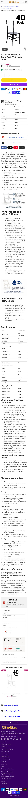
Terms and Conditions (7, 769)
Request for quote (14, 84)
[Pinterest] (8, 739)
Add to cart (14, 80)
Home (2, 6)
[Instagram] (11, 739)
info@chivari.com (5, 736)
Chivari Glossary (6, 744)
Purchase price (6, 610)
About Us (3, 742)
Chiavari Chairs (14, 6)
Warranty (3, 761)
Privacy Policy (5, 754)
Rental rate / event (7, 623)
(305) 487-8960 (15, 736)
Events (3, 781)
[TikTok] (14, 739)
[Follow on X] (5, 739)
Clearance (4, 783)
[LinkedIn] (20, 739)
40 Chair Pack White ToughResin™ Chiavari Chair (12, 683)
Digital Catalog (5, 774)
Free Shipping (5, 751)
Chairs (7, 6)
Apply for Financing (6, 771)
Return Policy (5, 756)
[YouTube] (17, 739)
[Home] (14, 2)
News (2, 766)
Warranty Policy (5, 594)
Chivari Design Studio (7, 776)
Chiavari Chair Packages (6, 8)
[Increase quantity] (10, 75)
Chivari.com (16, 795)
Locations (4, 764)
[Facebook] (2, 739)
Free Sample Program (7, 749)
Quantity (3, 72)
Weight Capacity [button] (6, 344)
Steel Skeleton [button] (13, 254)
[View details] (9, 727)
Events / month (7, 630)
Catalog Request (6, 778)
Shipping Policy (5, 759)
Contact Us (4, 746)
